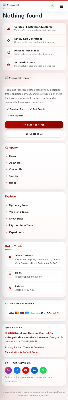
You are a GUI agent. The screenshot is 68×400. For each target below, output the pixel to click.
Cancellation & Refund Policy (22, 352)
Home (12, 156)
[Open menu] (61, 6)
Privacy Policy (13, 347)
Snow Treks (16, 218)
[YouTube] (25, 370)
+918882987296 (24, 290)
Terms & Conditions (34, 347)
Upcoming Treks (18, 205)
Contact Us (36, 134)
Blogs (12, 182)
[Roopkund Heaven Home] (14, 6)
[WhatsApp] (53, 6)
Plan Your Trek (36, 124)
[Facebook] (17, 370)
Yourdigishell (29, 341)
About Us (14, 163)
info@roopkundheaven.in (28, 276)
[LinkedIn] (34, 370)
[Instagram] (8, 370)
